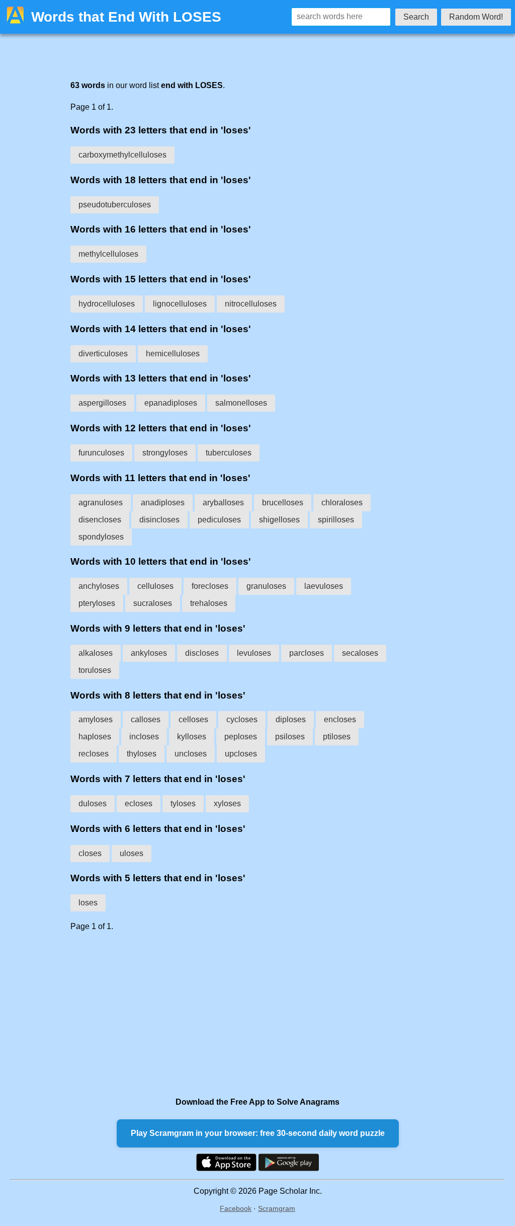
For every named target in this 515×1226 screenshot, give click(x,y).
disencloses (99, 519)
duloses (92, 803)
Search (416, 17)
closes (90, 853)
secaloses (360, 653)
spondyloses (101, 536)
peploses (240, 736)
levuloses (254, 653)
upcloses (241, 753)
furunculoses (101, 452)
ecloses (138, 803)
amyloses (95, 719)
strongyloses (165, 452)
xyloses (227, 803)
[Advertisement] (237, 1014)
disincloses (159, 519)
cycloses (242, 719)
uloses (131, 853)
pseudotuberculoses (114, 204)
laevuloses (323, 586)
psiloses (290, 736)
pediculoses (219, 519)
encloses (340, 719)
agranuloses (100, 502)
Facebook (235, 1208)
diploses (291, 719)
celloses (193, 719)
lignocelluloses (180, 303)
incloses (144, 736)
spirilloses (336, 519)
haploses (94, 736)
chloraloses (342, 502)
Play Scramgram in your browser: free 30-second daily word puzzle (258, 1133)
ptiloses (337, 736)
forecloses (210, 586)
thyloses (141, 753)
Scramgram (276, 1208)
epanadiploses (170, 403)
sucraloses (152, 603)
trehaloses (208, 603)
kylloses (191, 736)
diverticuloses (103, 353)
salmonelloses (241, 403)
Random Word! (476, 17)
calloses (145, 719)
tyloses (183, 803)
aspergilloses (102, 403)
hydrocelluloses (106, 303)
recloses (93, 753)
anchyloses (98, 586)
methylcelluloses (108, 254)
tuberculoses (228, 452)
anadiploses (163, 502)
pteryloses (96, 603)
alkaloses (95, 653)
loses (88, 902)
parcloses (306, 653)
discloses (202, 653)
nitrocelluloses (251, 303)
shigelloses (279, 519)
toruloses (94, 670)
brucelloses (282, 502)
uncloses (191, 753)
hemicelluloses (173, 353)
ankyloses (149, 653)
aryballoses (223, 502)
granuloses (266, 586)
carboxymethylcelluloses (122, 154)
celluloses (155, 586)
